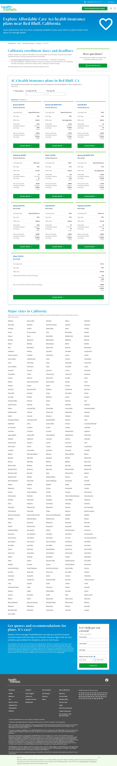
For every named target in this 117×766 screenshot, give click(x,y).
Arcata (10, 332)
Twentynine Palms (13, 587)
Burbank (67, 347)
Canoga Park (88, 351)
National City (69, 473)
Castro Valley (12, 359)
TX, (86, 698)
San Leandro (11, 541)
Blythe (67, 344)
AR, (82, 693)
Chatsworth (87, 359)
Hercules (29, 416)
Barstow (10, 340)
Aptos (67, 328)
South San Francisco (52, 568)
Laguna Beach (12, 435)
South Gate (87, 564)
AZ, (84, 693)
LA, (86, 695)
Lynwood (87, 450)
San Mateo (87, 541)
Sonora (48, 564)
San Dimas (68, 534)
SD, (82, 698)
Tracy (9, 583)
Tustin (86, 583)
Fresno (48, 401)
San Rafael (49, 545)
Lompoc (48, 446)
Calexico (29, 351)
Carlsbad (29, 355)
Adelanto (10, 321)
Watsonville (49, 598)
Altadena (29, 324)
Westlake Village (51, 602)
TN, (84, 698)
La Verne (48, 431)
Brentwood (30, 347)
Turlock (67, 583)
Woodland (30, 610)
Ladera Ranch (69, 431)
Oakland (48, 484)
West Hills (87, 598)
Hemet (10, 416)
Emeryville (11, 393)
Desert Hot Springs (32, 382)
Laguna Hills (30, 435)
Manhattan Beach (32, 454)
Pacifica (48, 492)
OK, (99, 697)
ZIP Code (82, 650)
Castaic (86, 355)
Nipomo (67, 477)
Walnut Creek (88, 595)
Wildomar (11, 606)
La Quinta (30, 431)
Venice (86, 591)
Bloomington (50, 344)
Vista (66, 595)
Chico (9, 363)
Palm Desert (88, 492)
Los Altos (10, 450)
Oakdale (29, 484)
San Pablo (11, 545)
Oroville (86, 488)
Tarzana (67, 576)
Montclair (68, 465)
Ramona (67, 511)
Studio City (30, 572)
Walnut (10, 598)
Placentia (87, 503)
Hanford (29, 412)
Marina (86, 454)
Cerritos (67, 359)
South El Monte (69, 564)
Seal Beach (49, 557)
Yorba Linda (49, 610)
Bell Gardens (50, 340)
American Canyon (51, 324)
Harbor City (49, 412)
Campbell (68, 351)
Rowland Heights (13, 530)
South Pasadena (32, 568)
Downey (10, 385)
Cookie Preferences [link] (65, 711)
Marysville (30, 458)
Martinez (10, 458)
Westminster (69, 602)
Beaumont (30, 340)
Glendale (68, 404)
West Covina (69, 598)
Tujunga (29, 583)
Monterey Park (12, 469)
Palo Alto (48, 496)
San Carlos (11, 534)
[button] (36, 91)
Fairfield (29, 397)
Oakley (67, 484)
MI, (93, 695)
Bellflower (68, 340)
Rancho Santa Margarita (53, 515)
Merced (10, 461)
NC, (106, 695)
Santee (10, 557)
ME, (91, 695)
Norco (86, 477)
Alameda (48, 321)
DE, (95, 693)
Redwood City (50, 519)
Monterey (30, 469)
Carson (67, 355)
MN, (95, 695)
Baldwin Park (69, 336)
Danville (67, 378)
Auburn (10, 336)
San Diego (49, 534)
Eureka (86, 393)
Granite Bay (49, 408)
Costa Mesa (11, 374)
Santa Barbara (50, 549)
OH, (97, 697)
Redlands (10, 519)
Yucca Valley (11, 614)
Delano (10, 382)
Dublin (48, 385)
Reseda (86, 519)
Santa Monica (50, 553)
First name (82, 637)
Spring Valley (69, 568)
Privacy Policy (60, 652)
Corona (67, 370)
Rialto (9, 522)
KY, (84, 695)
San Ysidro (87, 545)
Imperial (67, 420)
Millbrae (48, 461)
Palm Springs (12, 496)
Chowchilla (68, 363)
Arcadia (86, 328)
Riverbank (68, 522)
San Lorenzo (30, 541)
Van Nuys (68, 591)
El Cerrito (10, 389)
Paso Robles (69, 500)
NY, (94, 697)
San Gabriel (30, 538)
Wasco (29, 598)
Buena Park (49, 347)
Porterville (30, 511)
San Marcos (68, 541)
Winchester (49, 606)
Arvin (47, 332)
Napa (47, 473)
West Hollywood (13, 602)
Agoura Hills (30, 321)
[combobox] (35, 94)
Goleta (10, 408)
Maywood (49, 458)
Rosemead (68, 526)
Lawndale (87, 439)
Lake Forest (87, 435)
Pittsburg (68, 503)
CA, (86, 693)
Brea (9, 347)
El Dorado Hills (31, 389)
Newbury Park (12, 477)
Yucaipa (86, 610)
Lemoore (29, 442)
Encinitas (29, 393)
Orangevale (68, 488)
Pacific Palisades (32, 492)
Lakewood (30, 439)
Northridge (68, 480)
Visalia (48, 595)
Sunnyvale (11, 576)
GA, (99, 693)
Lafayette (87, 431)
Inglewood (11, 423)
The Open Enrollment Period (19, 60)
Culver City (68, 374)
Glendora (87, 404)
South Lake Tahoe (13, 568)
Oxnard (10, 492)
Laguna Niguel (50, 435)
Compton (11, 370)
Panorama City (88, 496)
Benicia (10, 344)
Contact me (93, 665)
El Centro (87, 385)
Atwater (86, 332)
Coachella (68, 366)
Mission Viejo (12, 465)
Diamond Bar (50, 382)
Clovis (48, 366)
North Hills (30, 480)
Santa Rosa (87, 553)
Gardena (29, 404)
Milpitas (67, 461)
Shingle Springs (69, 560)
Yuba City (68, 610)
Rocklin (10, 526)
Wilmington (30, 606)
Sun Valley (68, 572)
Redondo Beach (31, 519)
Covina (29, 374)
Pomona (67, 507)
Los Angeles (30, 450)
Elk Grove (87, 389)
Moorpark (49, 469)
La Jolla (48, 427)
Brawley (86, 344)
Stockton (10, 572)
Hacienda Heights (89, 408)
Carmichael (49, 355)
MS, (101, 695)
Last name (82, 643)
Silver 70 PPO (18, 256)
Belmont (86, 340)
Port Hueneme (88, 507)
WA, (95, 698)
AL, (80, 693)
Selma (10, 560)
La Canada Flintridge (90, 423)
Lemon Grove (12, 442)
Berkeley (29, 344)
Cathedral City (31, 359)
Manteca (48, 454)
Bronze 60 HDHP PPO (86, 155)
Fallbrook (49, 397)
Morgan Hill (87, 469)
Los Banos (49, 450)
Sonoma (29, 564)
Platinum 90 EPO (19, 155)
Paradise (10, 500)
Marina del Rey (69, 454)
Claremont (30, 366)
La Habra (29, 427)
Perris (9, 503)
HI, (102, 693)
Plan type (50, 91)
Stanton (86, 568)
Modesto (29, 465)
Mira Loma (87, 461)
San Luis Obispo (51, 541)
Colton (86, 366)
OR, (102, 697)
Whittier (86, 602)
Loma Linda (11, 446)
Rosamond (49, 526)
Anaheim (68, 324)
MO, (98, 695)
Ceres (48, 359)
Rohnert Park (31, 526)
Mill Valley (30, 461)
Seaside (67, 557)
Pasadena (49, 500)
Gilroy (48, 404)
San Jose (67, 538)
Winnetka (87, 606)
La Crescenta (12, 427)
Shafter (29, 560)
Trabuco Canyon (89, 579)
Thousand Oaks (50, 579)
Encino (48, 393)
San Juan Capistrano (90, 538)
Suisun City (49, 572)
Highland (68, 416)
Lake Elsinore (69, 435)
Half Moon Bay (12, 412)
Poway (48, 511)
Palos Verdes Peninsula (72, 496)
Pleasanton (49, 507)
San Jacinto (49, 538)
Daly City (29, 378)
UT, (88, 698)
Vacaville (86, 587)
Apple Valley (49, 328)
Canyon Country (13, 355)
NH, (85, 697)
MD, (88, 695)
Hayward (87, 412)
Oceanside (87, 484)
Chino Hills (30, 363)
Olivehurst (11, 488)
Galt (85, 401)
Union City (49, 587)
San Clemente (31, 534)
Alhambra (87, 321)
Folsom (67, 397)
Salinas (48, 530)
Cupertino (87, 374)
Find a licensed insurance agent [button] (95, 8)
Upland (67, 587)
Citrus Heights (12, 366)
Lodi (85, 442)
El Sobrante (68, 389)
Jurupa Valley (50, 423)
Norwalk (86, 480)
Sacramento (30, 530)
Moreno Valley (69, 469)
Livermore (68, 442)
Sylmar (48, 576)
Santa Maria (30, 553)
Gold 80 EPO (82, 105)
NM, (89, 697)
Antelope (10, 328)
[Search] (111, 8)
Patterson (87, 500)
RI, (106, 697)
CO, (88, 693)
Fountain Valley (12, 401)
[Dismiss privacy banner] (99, 757)
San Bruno (87, 530)
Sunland (86, 572)
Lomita (29, 446)
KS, (82, 695)
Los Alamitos (88, 446)
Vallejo (29, 591)
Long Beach (68, 446)
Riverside (87, 522)
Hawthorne (68, 412)
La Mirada (87, 427)
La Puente (11, 431)
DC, (93, 693)
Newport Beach (50, 477)
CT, (91, 693)
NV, (92, 697)
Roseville (87, 526)
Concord (29, 370)
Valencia (10, 591)
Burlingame (87, 347)
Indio (85, 420)
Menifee (67, 458)
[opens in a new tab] (106, 681)
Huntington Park (32, 420)
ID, (105, 693)
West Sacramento (32, 602)
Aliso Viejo (11, 324)
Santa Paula (68, 553)
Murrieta (29, 473)
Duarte (29, 385)
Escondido (68, 393)
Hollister (86, 416)
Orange (48, 488)
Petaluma (30, 503)
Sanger (10, 549)
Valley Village (50, 591)
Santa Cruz (11, 553)
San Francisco (12, 538)
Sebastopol (87, 557)
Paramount (30, 500)
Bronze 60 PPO (19, 206)
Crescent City (50, 374)
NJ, (87, 697)
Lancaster (49, 439)
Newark (86, 473)
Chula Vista (87, 363)
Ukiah (28, 587)
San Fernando (88, 534)
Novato (10, 484)
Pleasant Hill (30, 507)
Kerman (67, 423)
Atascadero (68, 332)
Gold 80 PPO (50, 206)
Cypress (10, 378)
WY (102, 698)
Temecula (11, 579)
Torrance (68, 579)
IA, (103, 693)
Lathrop (67, 439)
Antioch (29, 328)
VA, (91, 698)
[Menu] (114, 8)
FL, (97, 693)
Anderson (87, 324)
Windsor (67, 606)
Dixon (86, 382)
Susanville (30, 576)
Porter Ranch (12, 511)
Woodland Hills (12, 610)
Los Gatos (68, 450)
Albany (67, 321)
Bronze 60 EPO (18, 105)
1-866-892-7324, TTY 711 (94, 2)
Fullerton (68, 401)
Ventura (10, 595)
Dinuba (67, 382)
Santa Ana (30, 549)
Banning (86, 336)
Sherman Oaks (50, 560)
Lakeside (10, 439)
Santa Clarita (88, 549)
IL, (107, 693)
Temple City (30, 579)
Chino (48, 363)
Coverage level (30, 91)
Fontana (86, 397)
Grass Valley (69, 408)
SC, (80, 698)
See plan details (25, 146)
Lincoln (48, 442)
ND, (80, 697)
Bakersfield (49, 336)
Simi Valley (87, 560)
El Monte (48, 389)
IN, (79, 695)
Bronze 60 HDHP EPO (53, 105)
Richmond (30, 522)
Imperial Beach (50, 420)
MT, (103, 695)
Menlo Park (87, 458)
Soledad (10, 564)
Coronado (87, 370)
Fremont (29, 401)
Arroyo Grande (31, 332)
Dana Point (49, 378)
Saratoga (29, 557)
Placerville (11, 507)
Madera (10, 454)
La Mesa (67, 427)
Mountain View (12, 473)
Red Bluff (68, 515)
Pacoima (67, 492)
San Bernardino (70, 530)
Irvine (28, 423)
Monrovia (49, 465)
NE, (82, 697)
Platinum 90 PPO (84, 206)
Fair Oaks (10, 397)
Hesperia (48, 416)
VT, (93, 698)
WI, (97, 698)
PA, (104, 697)
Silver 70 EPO (50, 155)
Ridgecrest (49, 522)
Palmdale (30, 496)
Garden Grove (12, 404)
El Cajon (67, 385)
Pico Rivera (49, 503)
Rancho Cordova (89, 511)
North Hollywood (51, 480)
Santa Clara (68, 549)
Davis (86, 378)
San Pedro (30, 545)
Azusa (29, 336)
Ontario (29, 488)
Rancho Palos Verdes (33, 515)
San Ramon (68, 545)
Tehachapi (87, 576)
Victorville (30, 595)
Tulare (48, 583)
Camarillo (49, 351)
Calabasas (11, 351)
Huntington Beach (13, 420)
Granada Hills (31, 408)
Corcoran (49, 370)
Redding (86, 515)
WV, (100, 698)
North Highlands (13, 480)
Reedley (67, 519)
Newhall (29, 477)
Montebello (87, 465)
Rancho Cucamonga (14, 515)
